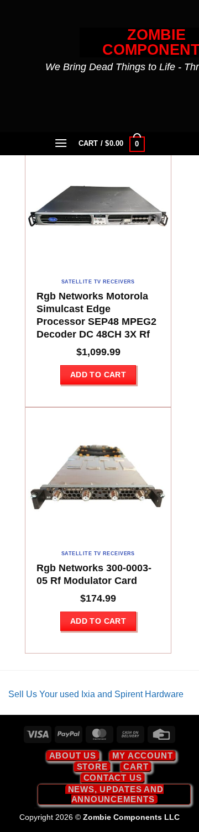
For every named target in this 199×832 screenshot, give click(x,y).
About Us (72, 755)
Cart (135, 766)
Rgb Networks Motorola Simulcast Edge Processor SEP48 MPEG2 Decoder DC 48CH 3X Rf (96, 315)
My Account (142, 755)
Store (92, 766)
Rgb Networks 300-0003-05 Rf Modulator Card (93, 574)
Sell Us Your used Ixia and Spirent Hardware (96, 694)
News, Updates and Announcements (116, 794)
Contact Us (112, 777)
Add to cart (98, 374)
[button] (61, 143)
